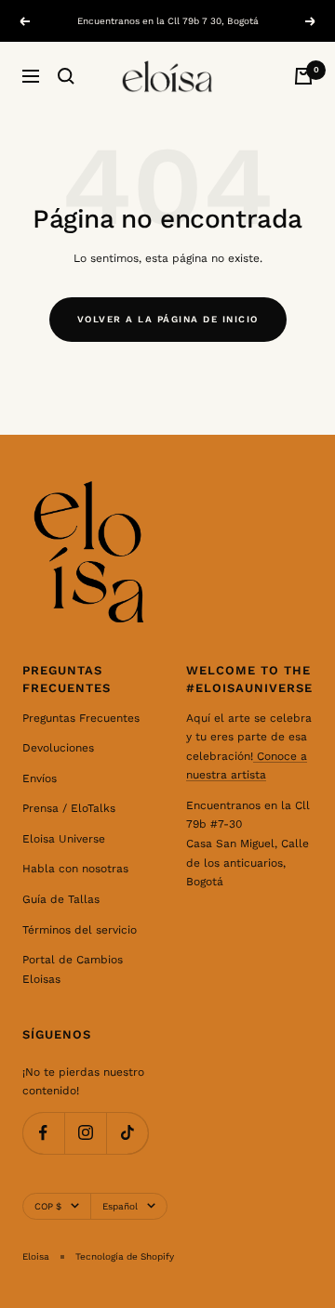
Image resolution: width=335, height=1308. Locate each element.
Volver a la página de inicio (168, 319)
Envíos (39, 778)
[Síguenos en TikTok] (127, 1133)
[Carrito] (303, 76)
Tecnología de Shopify (124, 1256)
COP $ (47, 1206)
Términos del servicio (79, 929)
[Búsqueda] (66, 76)
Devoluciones (58, 747)
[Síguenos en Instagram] (85, 1133)
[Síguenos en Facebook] (43, 1133)
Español (120, 1206)
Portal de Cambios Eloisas (72, 969)
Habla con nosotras (75, 868)
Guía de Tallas (61, 899)
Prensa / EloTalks (68, 808)
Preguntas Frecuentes (81, 718)
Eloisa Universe (63, 838)
